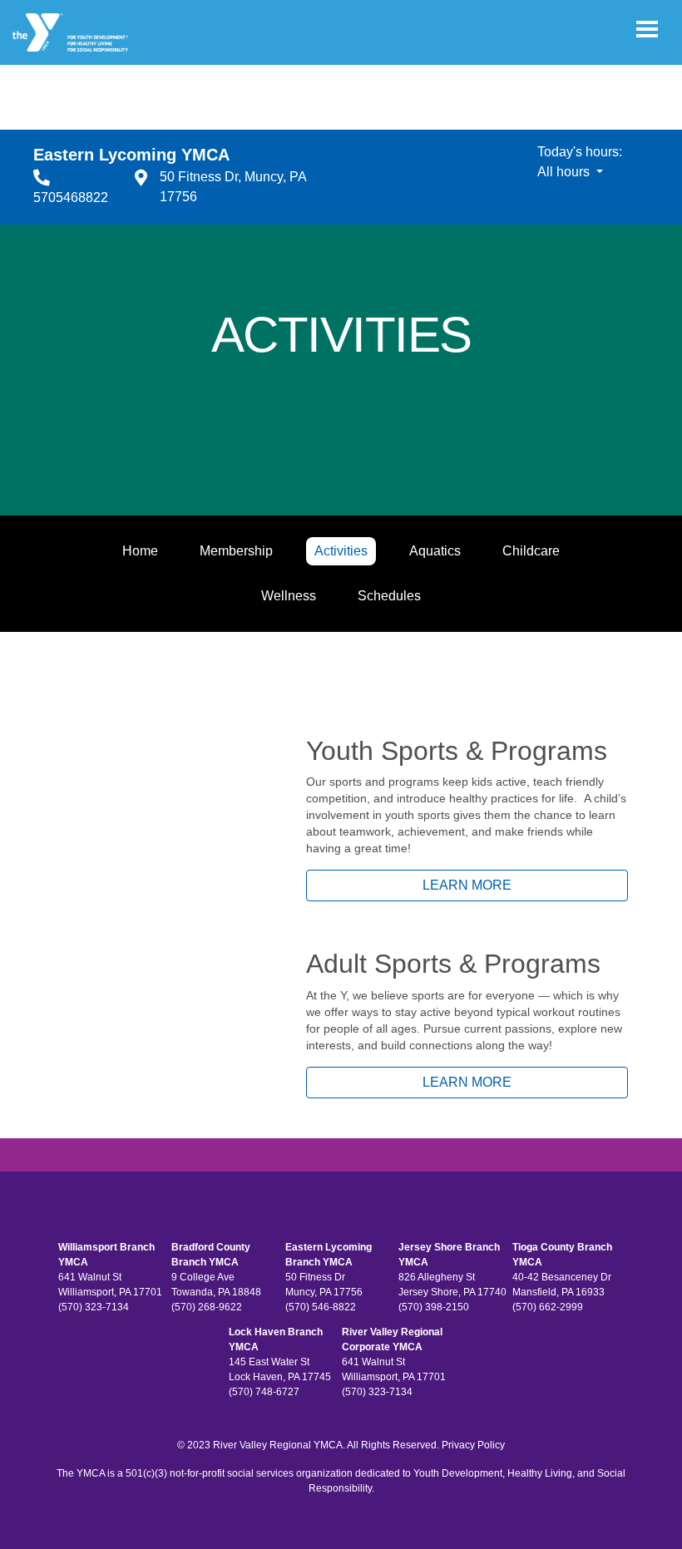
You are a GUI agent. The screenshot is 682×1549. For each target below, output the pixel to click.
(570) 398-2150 (433, 1307)
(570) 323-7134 (93, 1307)
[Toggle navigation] (647, 29)
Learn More (467, 885)
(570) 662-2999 (547, 1307)
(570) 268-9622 (206, 1307)
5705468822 (70, 197)
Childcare (531, 551)
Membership (236, 551)
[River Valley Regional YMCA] (70, 32)
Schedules (389, 596)
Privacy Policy (473, 1445)
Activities (341, 551)
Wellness (288, 596)
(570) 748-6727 (264, 1392)
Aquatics (435, 551)
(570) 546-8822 (320, 1307)
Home (140, 551)
